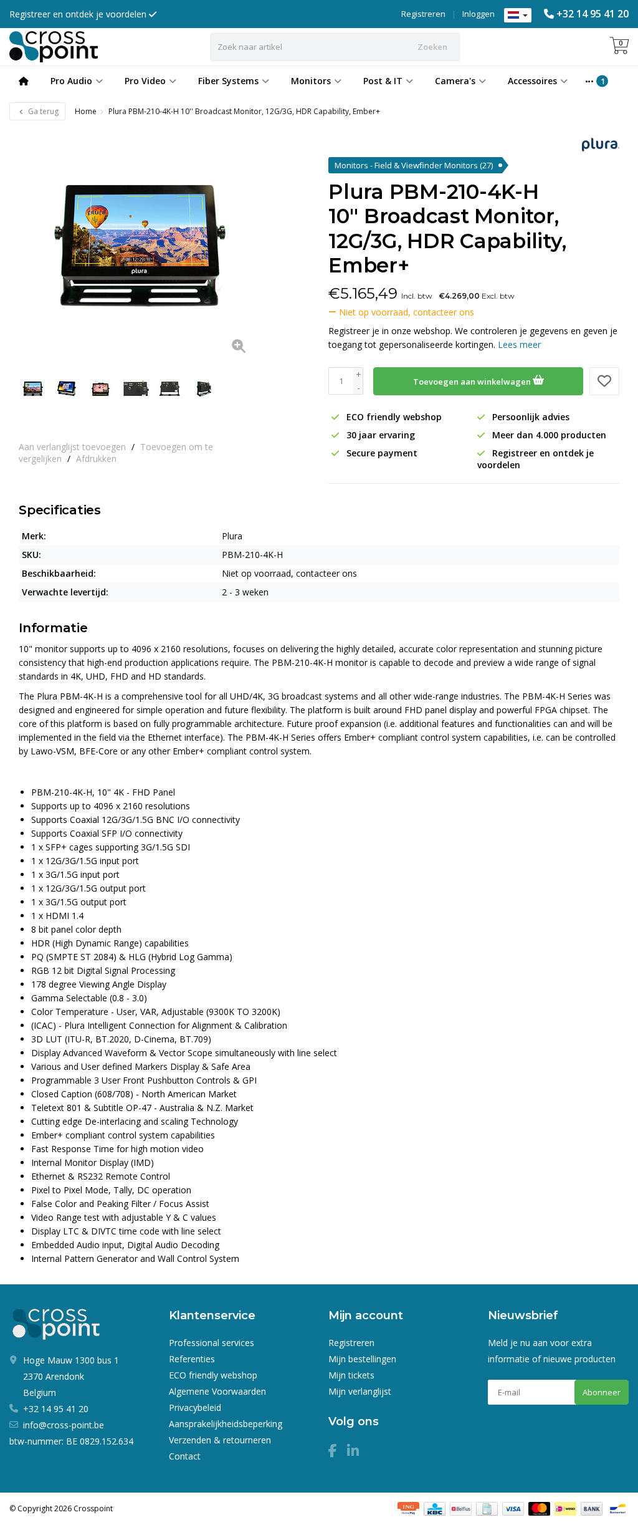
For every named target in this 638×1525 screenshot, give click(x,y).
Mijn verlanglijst (359, 1391)
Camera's (455, 81)
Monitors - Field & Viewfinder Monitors (414, 165)
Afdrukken (96, 458)
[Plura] (596, 144)
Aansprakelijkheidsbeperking (225, 1424)
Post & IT (382, 81)
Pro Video (145, 81)
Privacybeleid (195, 1407)
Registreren (423, 13)
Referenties (192, 1359)
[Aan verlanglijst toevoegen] (604, 381)
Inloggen (478, 13)
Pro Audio (71, 81)
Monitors (311, 81)
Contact (185, 1456)
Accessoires (532, 81)
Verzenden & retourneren (220, 1440)
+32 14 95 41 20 (592, 14)
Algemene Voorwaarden (217, 1391)
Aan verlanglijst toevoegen (72, 447)
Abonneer (602, 1392)
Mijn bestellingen (362, 1359)
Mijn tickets (351, 1375)
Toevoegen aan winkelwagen (473, 381)
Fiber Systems (228, 81)
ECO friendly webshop (213, 1375)
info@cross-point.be (63, 1425)
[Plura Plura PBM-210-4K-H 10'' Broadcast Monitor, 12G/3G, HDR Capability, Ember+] (138, 245)
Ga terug (42, 111)
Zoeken (432, 46)
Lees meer (519, 344)
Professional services (211, 1343)
